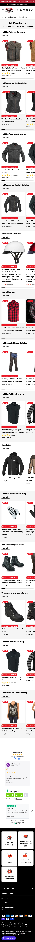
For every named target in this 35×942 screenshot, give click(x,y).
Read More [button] (9, 783)
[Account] (30, 10)
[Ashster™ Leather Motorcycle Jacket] (13, 153)
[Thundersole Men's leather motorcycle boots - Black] (13, 563)
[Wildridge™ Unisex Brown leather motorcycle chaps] (13, 362)
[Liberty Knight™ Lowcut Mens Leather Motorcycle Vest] (13, 51)
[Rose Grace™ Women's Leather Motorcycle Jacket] (13, 204)
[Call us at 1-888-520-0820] (21, 10)
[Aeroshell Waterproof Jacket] (13, 464)
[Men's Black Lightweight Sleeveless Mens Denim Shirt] (13, 413)
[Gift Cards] (18, 10)
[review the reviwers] (7, 769)
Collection (12, 17)
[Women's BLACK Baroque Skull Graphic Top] (13, 711)
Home (3, 17)
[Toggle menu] (2, 10)
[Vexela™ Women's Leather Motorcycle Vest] (13, 102)
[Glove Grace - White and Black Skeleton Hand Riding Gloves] (13, 512)
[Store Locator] (27, 10)
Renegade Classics (14, 931)
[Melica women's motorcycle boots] (13, 612)
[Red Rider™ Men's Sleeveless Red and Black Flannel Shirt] (13, 311)
